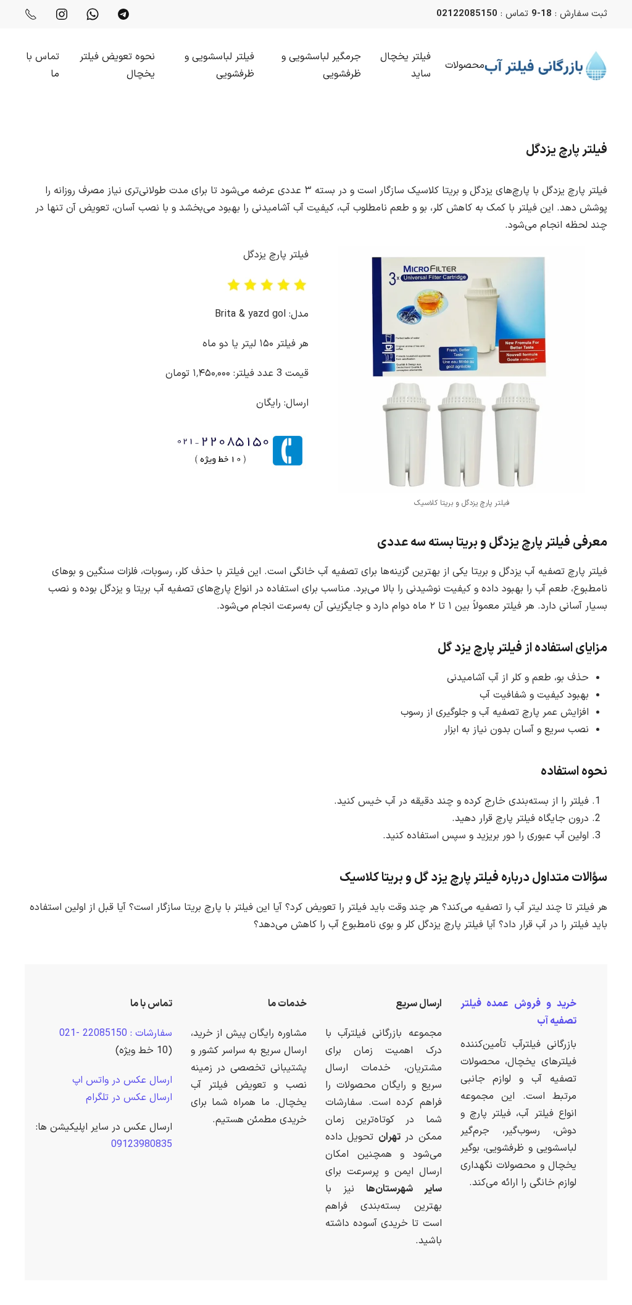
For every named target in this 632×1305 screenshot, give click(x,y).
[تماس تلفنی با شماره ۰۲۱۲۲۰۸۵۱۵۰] (31, 14)
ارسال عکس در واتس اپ (122, 1080)
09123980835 (141, 1144)
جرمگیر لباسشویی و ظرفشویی (321, 65)
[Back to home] (545, 65)
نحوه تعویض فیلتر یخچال (117, 65)
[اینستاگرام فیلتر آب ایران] (62, 14)
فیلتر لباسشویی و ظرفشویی (219, 65)
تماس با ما (42, 65)
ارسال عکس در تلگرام (129, 1097)
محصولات (464, 65)
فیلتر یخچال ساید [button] (405, 65)
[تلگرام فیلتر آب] (123, 14)
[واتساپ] (92, 14)
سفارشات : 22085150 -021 (115, 1033)
